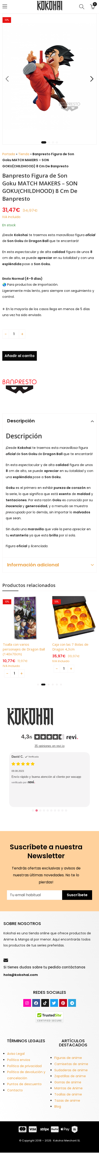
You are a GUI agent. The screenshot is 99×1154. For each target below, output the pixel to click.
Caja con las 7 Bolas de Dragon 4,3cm (70, 646)
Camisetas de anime (71, 1064)
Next (91, 78)
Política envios (18, 1060)
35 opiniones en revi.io (49, 746)
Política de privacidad (24, 1066)
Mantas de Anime (68, 1088)
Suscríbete (77, 895)
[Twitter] (54, 1003)
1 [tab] (43, 142)
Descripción (21, 421)
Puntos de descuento (24, 1084)
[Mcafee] (49, 1017)
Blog (57, 1106)
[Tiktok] (45, 1003)
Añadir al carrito (20, 355)
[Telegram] (72, 1003)
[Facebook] (36, 1003)
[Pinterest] (63, 1003)
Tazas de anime (67, 1100)
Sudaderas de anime (71, 1070)
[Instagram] (27, 1003)
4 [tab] (57, 142)
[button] (38, 684)
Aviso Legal (16, 1053)
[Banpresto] (19, 386)
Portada (8, 154)
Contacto (15, 1090)
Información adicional (33, 565)
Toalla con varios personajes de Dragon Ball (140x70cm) (24, 649)
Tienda (23, 154)
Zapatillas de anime (70, 1076)
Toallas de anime (68, 1094)
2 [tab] (49, 142)
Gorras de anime (67, 1082)
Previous (7, 78)
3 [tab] (53, 142)
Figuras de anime (68, 1057)
